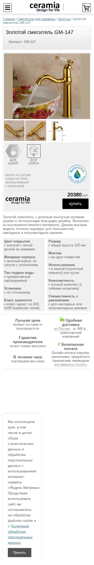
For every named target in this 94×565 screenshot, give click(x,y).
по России (62, 329)
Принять (19, 553)
